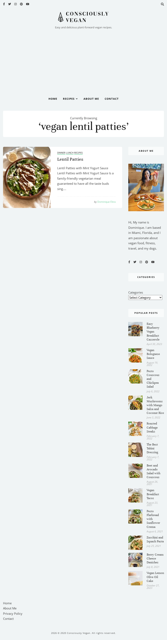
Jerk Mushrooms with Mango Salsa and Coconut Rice (155, 405)
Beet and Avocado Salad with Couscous (153, 471)
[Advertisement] (83, 60)
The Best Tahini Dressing (152, 448)
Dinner (61, 152)
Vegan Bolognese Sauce (153, 354)
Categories (135, 292)
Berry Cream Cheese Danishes (155, 558)
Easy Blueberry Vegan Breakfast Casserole (153, 331)
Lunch (70, 152)
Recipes (69, 99)
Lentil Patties (70, 159)
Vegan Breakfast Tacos (153, 494)
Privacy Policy (12, 613)
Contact (112, 99)
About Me (91, 99)
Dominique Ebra (105, 201)
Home (52, 99)
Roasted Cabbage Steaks (152, 427)
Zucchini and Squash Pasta (155, 539)
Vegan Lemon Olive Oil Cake (155, 577)
